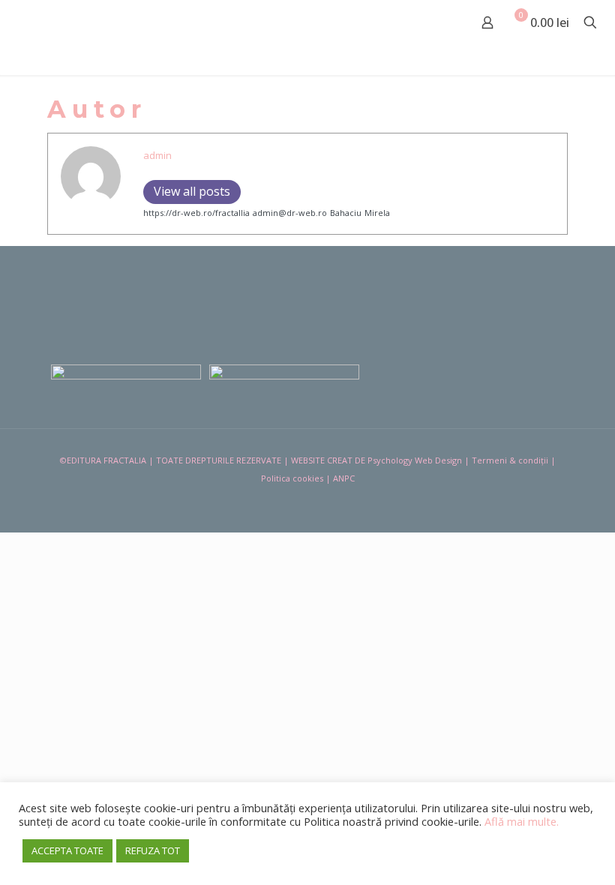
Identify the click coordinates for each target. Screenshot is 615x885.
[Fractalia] (61, 22)
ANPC (344, 478)
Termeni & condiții (510, 460)
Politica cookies (292, 478)
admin (157, 155)
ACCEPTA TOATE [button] (68, 850)
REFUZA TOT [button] (152, 850)
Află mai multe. (521, 821)
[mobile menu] (435, 22)
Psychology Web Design (415, 460)
